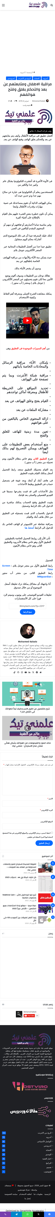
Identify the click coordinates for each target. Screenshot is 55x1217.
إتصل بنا (28, 1198)
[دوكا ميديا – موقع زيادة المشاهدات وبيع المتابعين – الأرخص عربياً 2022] (45, 909)
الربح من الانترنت (24, 78)
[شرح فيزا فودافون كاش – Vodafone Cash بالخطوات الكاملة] (45, 897)
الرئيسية (30, 72)
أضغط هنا (29, 527)
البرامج (48, 1163)
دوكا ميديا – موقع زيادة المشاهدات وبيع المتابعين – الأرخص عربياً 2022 (19, 907)
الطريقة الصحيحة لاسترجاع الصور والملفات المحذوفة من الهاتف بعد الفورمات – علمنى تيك (19, 867)
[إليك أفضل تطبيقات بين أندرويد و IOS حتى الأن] (45, 920)
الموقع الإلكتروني (46, 821)
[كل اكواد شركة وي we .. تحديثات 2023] (45, 884)
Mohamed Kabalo (38, 101)
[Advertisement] (27, 40)
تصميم (48, 1167)
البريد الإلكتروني (46, 810)
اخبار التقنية (46, 1159)
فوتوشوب (47, 1172)
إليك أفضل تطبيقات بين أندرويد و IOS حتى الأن (19, 919)
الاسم (50, 799)
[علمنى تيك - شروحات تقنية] (37, 5)
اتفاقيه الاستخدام (25, 1194)
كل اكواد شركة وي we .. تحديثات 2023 (20, 877)
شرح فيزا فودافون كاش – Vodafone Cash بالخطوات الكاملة (19, 896)
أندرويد (22, 72)
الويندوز (48, 1154)
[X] (33, 672)
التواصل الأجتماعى (44, 1141)
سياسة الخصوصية (11, 1194)
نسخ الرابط (27, 612)
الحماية (37, 78)
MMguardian (44, 576)
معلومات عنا (38, 1194)
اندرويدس (11, 78)
